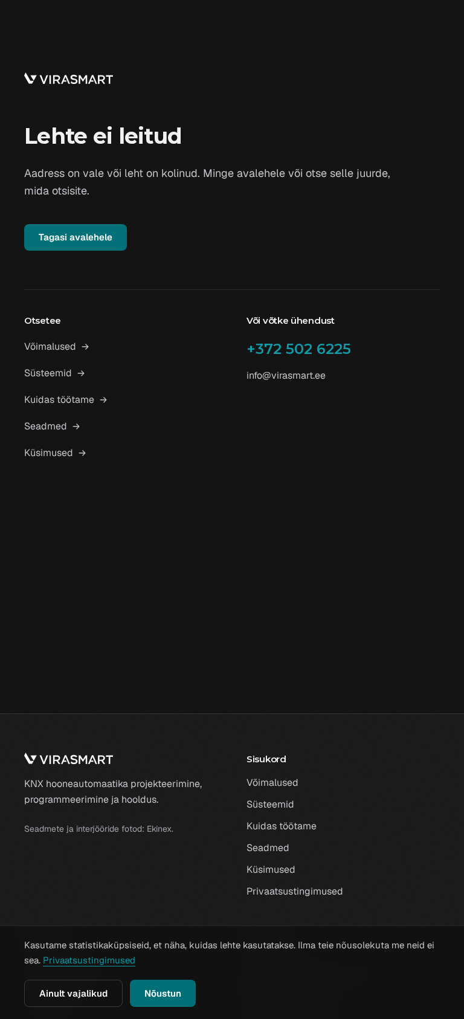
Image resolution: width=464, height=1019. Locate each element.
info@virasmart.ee (286, 375)
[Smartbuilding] (68, 78)
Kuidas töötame (59, 399)
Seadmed (45, 426)
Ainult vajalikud (73, 993)
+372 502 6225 (298, 349)
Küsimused (48, 452)
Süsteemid (48, 373)
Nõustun (162, 993)
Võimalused (50, 346)
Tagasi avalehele (75, 237)
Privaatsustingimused (294, 891)
